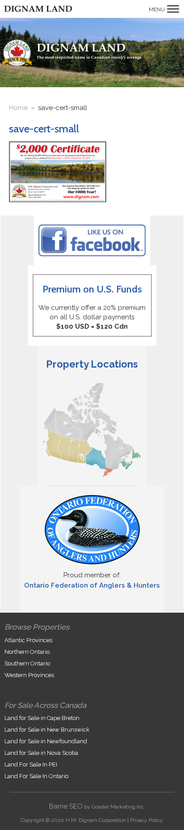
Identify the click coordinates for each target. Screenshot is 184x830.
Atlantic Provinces (28, 640)
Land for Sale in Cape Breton (41, 718)
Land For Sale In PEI (30, 764)
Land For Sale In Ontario (36, 776)
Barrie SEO (66, 806)
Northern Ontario (27, 651)
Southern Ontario (27, 663)
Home (18, 108)
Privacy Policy (146, 820)
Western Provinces (29, 675)
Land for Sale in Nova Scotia (41, 753)
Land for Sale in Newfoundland (45, 741)
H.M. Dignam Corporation (96, 820)
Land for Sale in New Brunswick (46, 729)
